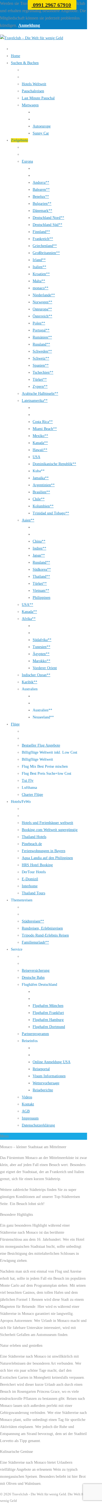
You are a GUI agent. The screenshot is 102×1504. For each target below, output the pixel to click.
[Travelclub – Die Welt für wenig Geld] (31, 38)
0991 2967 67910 (51, 5)
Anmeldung (29, 25)
